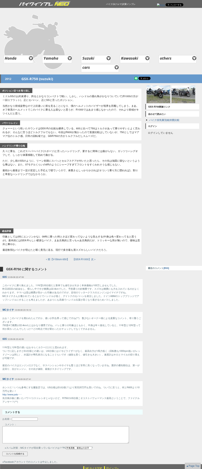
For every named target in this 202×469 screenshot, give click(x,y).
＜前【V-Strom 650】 (57, 259)
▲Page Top (192, 466)
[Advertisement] (101, 31)
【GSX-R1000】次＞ (83, 259)
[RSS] (161, 5)
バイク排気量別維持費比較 (164, 120)
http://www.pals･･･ (12, 394)
